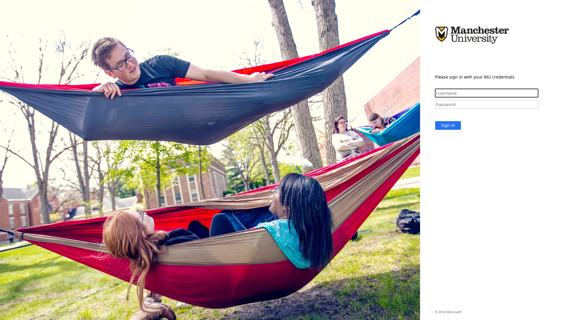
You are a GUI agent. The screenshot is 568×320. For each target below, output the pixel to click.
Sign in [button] (448, 125)
